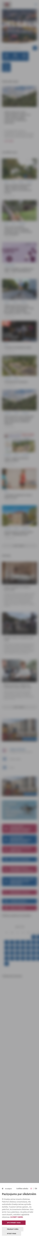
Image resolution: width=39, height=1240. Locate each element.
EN (36, 1188)
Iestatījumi (8, 1189)
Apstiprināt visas (14, 1223)
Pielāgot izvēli (12, 1229)
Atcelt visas (11, 1233)
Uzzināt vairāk (16, 1217)
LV (31, 1188)
